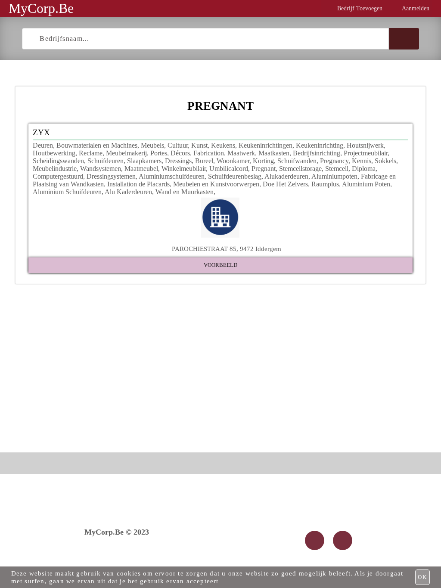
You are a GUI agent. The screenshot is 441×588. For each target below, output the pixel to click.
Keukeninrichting (319, 145)
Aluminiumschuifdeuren (172, 176)
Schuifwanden (297, 160)
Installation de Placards (138, 184)
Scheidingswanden (58, 160)
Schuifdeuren (105, 160)
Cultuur (178, 145)
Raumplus (325, 184)
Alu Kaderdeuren (128, 191)
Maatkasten (273, 153)
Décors (180, 153)
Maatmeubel (141, 168)
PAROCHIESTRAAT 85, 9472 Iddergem (226, 248)
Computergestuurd (58, 176)
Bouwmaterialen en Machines (96, 145)
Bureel (204, 160)
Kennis (361, 160)
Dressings (178, 160)
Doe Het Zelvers (285, 184)
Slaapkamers (144, 160)
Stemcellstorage (300, 168)
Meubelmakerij (126, 153)
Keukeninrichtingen (265, 145)
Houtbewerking (54, 153)
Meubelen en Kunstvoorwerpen (216, 184)
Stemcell (336, 168)
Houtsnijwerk (365, 145)
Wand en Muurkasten (184, 191)
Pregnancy (334, 160)
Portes (158, 153)
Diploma (364, 168)
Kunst (199, 145)
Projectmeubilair (366, 153)
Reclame (90, 153)
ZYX (41, 132)
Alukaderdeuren (286, 176)
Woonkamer (233, 160)
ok (422, 577)
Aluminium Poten (366, 184)
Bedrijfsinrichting (316, 153)
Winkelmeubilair (183, 168)
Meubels (152, 145)
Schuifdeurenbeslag (234, 176)
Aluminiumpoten (334, 176)
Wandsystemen (100, 168)
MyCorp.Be (41, 8)
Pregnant (264, 168)
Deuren (43, 145)
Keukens (223, 145)
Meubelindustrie (55, 168)
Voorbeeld (220, 265)
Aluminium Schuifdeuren (67, 191)
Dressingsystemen (111, 176)
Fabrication (208, 153)
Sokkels (385, 160)
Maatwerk (241, 153)
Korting (263, 160)
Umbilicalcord (228, 168)
